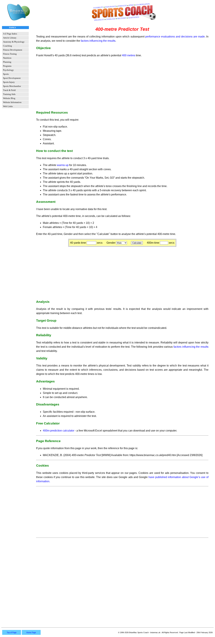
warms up (63, 165)
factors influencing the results (98, 40)
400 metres (128, 55)
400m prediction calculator (58, 430)
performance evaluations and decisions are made (175, 36)
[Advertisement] (122, 83)
